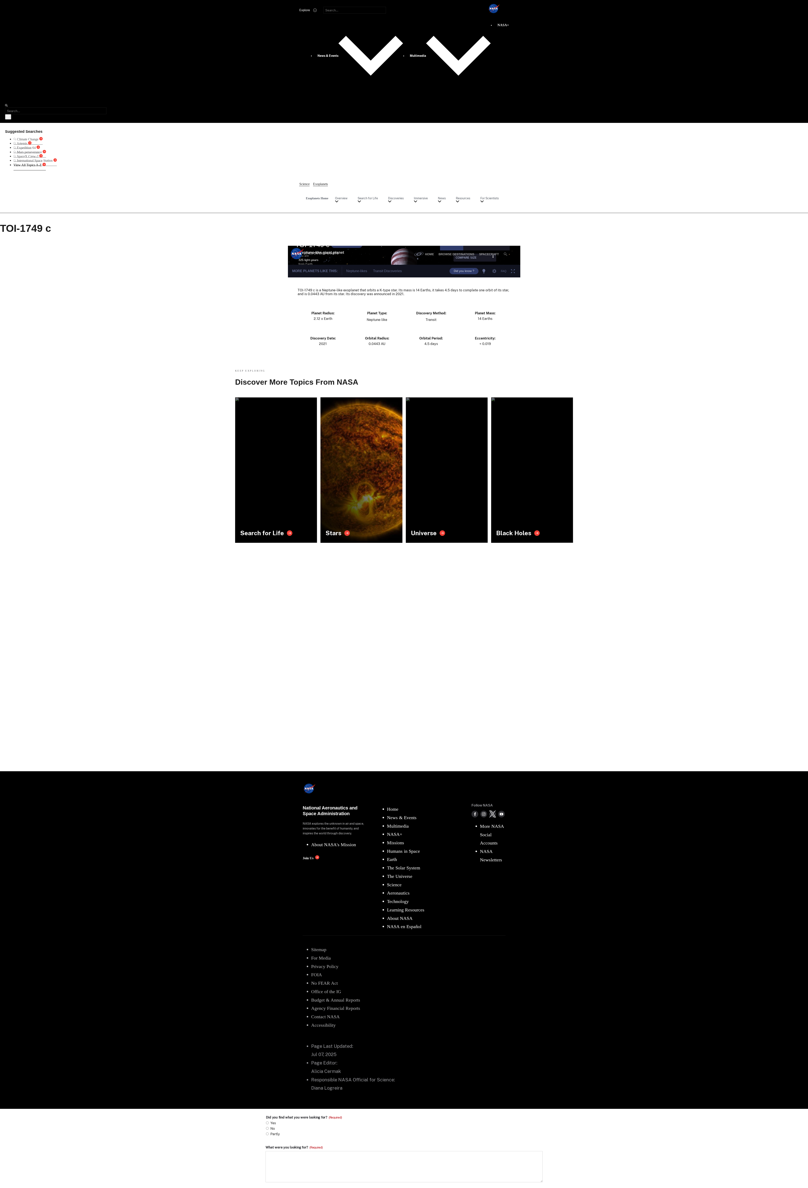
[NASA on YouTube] (501, 814)
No (272, 1129)
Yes (273, 1123)
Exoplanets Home (317, 198)
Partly (275, 1134)
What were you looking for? (294, 1147)
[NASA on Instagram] (483, 814)
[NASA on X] (492, 814)
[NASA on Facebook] (474, 814)
